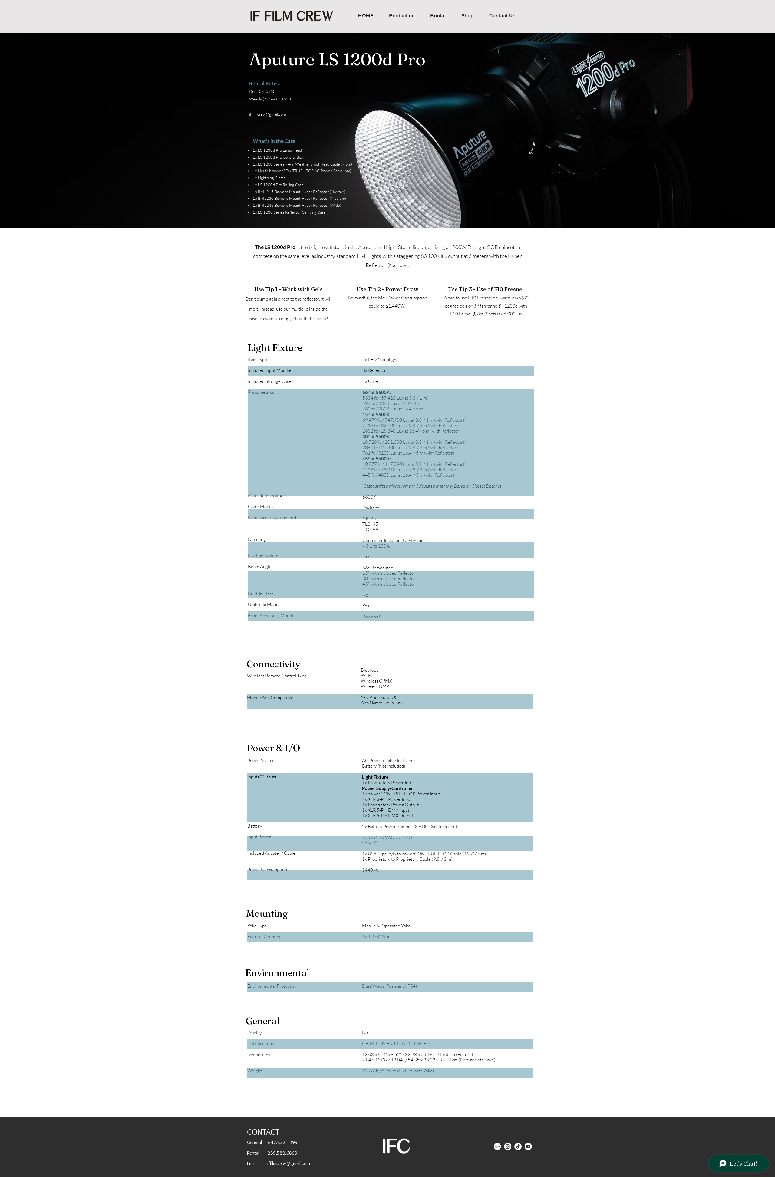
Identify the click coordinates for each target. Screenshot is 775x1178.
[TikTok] (518, 1146)
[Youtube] (528, 1146)
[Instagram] (507, 1146)
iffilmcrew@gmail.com (267, 114)
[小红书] (497, 1146)
